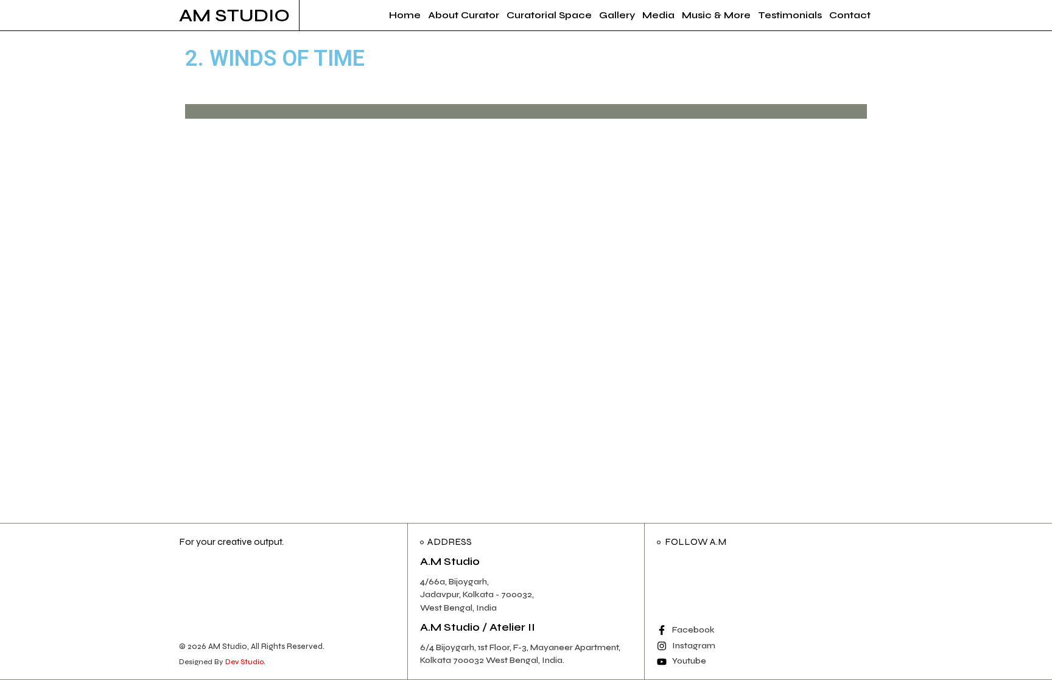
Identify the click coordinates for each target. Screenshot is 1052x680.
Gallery (617, 15)
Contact (850, 15)
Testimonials (790, 15)
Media (658, 15)
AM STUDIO (234, 15)
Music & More (716, 15)
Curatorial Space (549, 15)
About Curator (463, 15)
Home (405, 15)
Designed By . (222, 661)
